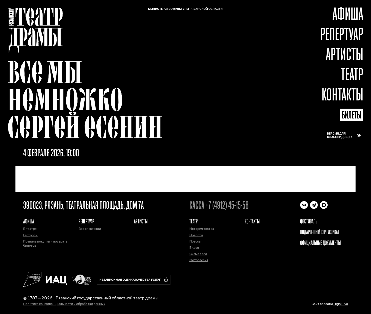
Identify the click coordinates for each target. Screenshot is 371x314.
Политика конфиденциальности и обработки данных (64, 304)
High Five (340, 304)
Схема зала (198, 254)
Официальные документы (320, 243)
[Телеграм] (314, 205)
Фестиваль (308, 221)
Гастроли (30, 235)
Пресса (195, 241)
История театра (201, 229)
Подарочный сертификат (319, 232)
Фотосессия (198, 260)
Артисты (344, 54)
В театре (29, 229)
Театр (352, 74)
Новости (196, 235)
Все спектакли (90, 229)
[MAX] (324, 205)
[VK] (304, 205)
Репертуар (341, 34)
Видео (194, 247)
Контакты (342, 94)
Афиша (347, 14)
